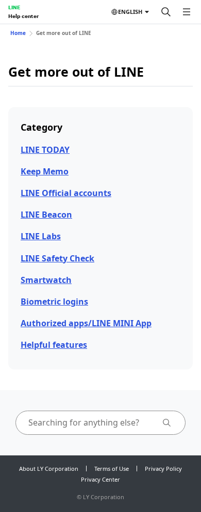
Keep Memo (45, 171)
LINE (14, 7)
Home (18, 33)
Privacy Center (100, 479)
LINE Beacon (46, 214)
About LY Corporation (48, 468)
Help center (23, 16)
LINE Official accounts (66, 193)
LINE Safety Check (57, 258)
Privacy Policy (163, 468)
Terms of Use (111, 468)
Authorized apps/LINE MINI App (86, 323)
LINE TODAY (45, 149)
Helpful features (54, 344)
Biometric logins (54, 301)
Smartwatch (46, 280)
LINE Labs (41, 236)
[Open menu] (186, 12)
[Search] (166, 12)
